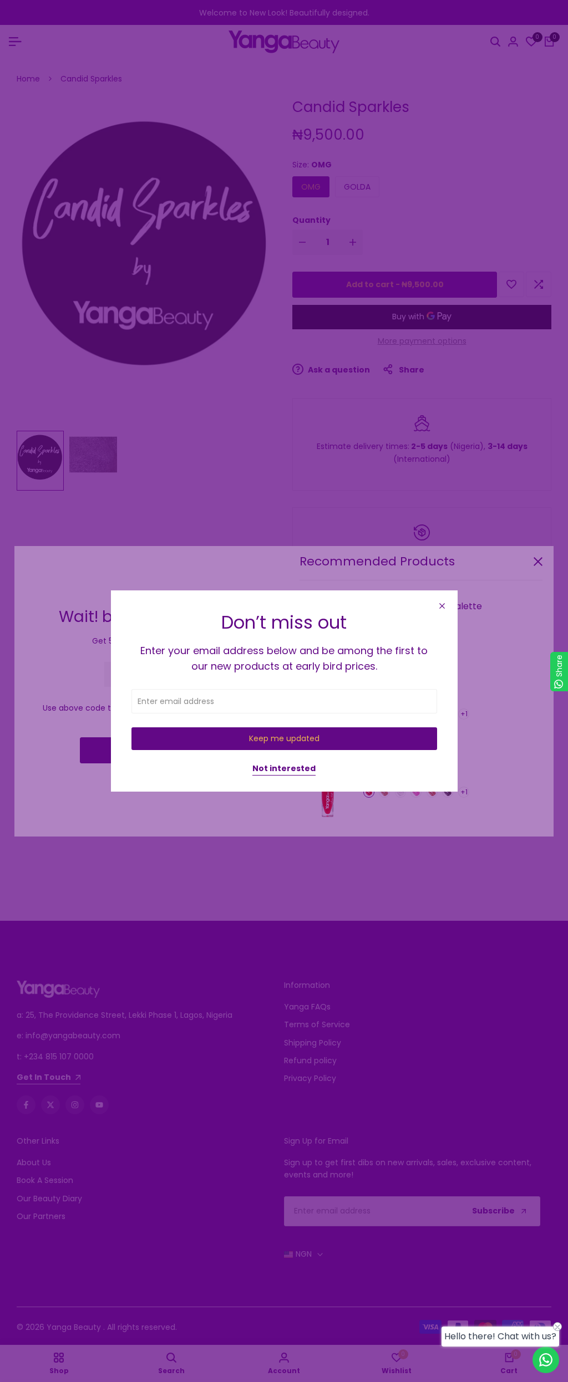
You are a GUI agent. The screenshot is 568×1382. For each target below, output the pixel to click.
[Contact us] (545, 1360)
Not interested (284, 769)
